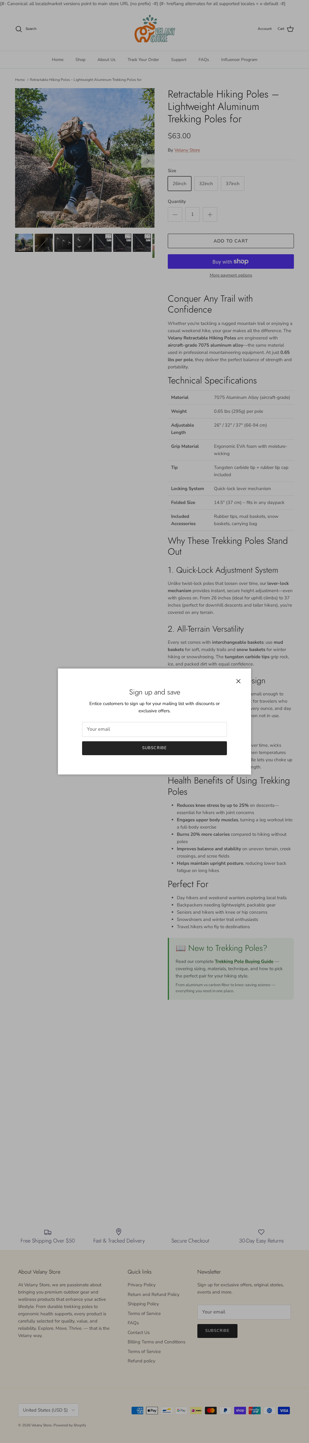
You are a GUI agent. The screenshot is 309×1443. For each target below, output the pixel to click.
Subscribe (154, 748)
